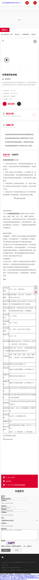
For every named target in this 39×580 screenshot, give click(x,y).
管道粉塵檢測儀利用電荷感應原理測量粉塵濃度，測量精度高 (20, 134)
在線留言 (15, 155)
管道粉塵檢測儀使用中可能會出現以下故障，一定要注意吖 (20, 146)
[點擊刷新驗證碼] (11, 543)
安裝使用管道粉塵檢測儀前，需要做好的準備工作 (20, 142)
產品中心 (5, 30)
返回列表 (8, 481)
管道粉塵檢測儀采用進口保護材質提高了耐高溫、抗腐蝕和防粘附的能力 (20, 138)
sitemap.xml (26, 570)
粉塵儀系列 (26, 34)
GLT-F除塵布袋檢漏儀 (18, 485)
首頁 (11, 34)
